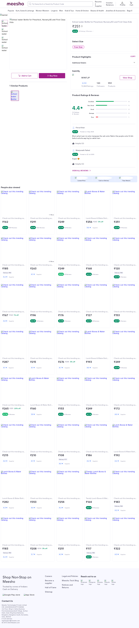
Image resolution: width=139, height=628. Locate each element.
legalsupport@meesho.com (11, 620)
